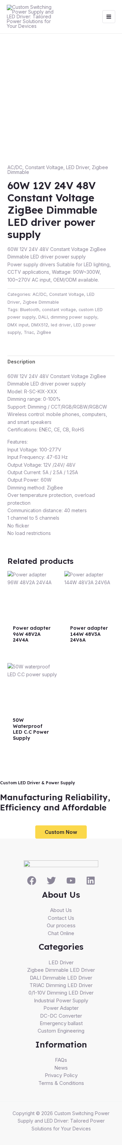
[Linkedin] (90, 880)
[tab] (61, 362)
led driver (61, 324)
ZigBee (44, 332)
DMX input (17, 324)
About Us (61, 910)
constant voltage (59, 309)
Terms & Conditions (61, 1083)
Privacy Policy (61, 1075)
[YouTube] (71, 880)
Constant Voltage (44, 167)
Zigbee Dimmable (41, 302)
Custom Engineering (61, 1030)
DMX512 (39, 324)
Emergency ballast (61, 1023)
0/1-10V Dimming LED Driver (61, 992)
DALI (43, 317)
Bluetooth (29, 309)
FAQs (61, 1060)
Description (21, 361)
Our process (61, 925)
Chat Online (61, 933)
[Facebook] (31, 880)
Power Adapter (61, 1008)
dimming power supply (73, 317)
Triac (29, 332)
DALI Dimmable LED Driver (61, 977)
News (61, 1068)
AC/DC (14, 167)
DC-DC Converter (61, 1016)
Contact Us (61, 918)
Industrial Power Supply (61, 1000)
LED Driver (77, 167)
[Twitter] (51, 880)
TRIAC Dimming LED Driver (61, 985)
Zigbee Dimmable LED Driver (61, 970)
